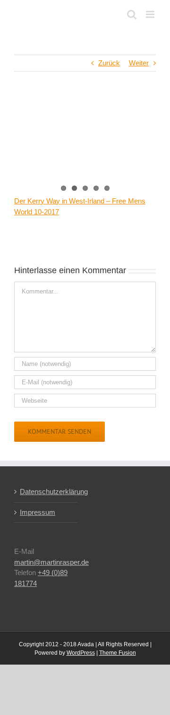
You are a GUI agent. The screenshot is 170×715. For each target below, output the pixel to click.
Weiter (139, 63)
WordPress (81, 653)
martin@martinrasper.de (51, 562)
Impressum (37, 512)
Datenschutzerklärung (46, 492)
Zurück (109, 63)
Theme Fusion (117, 653)
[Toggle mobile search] (131, 14)
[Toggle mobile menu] (151, 14)
